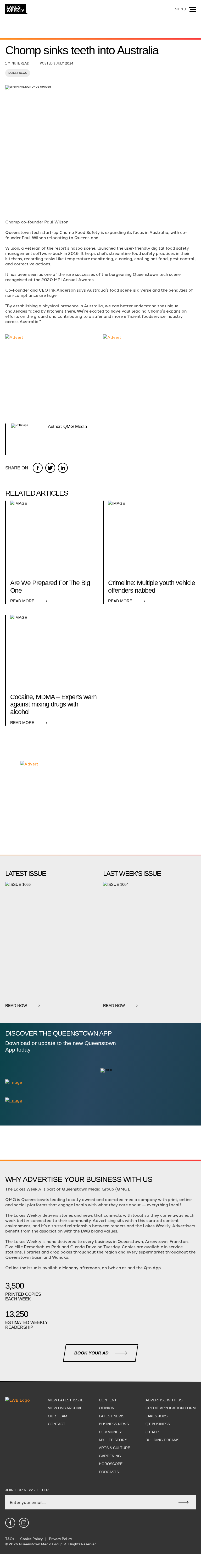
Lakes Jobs (157, 1416)
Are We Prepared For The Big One (50, 586)
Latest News (17, 72)
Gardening (110, 1456)
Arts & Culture (114, 1448)
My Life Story (113, 1440)
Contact (56, 1424)
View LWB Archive (65, 1408)
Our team (57, 1416)
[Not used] (10, 1523)
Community (110, 1432)
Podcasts (109, 1472)
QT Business (158, 1424)
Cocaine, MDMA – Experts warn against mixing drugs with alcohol (53, 704)
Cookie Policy (31, 1538)
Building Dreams (162, 1440)
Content (108, 1400)
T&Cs (9, 1538)
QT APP (152, 1432)
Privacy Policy (60, 1538)
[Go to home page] (16, 9)
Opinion (106, 1408)
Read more (22, 601)
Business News (114, 1424)
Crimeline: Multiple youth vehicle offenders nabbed (151, 586)
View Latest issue (65, 1400)
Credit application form (171, 1408)
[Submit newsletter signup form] (183, 1502)
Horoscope (110, 1464)
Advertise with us (164, 1400)
